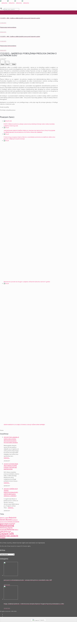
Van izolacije (12, 535)
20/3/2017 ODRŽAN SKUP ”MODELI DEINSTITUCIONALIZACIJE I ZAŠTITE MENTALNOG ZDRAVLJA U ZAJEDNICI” (11, 492)
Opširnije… (7, 458)
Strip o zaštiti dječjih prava (9, 530)
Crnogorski (41, 620)
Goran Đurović (6, 519)
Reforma (10, 529)
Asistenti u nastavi (4, 517)
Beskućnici (12, 517)
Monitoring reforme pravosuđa (6, 528)
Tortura (4, 533)
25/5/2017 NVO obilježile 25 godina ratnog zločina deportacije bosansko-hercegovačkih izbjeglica (11, 439)
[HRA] (14, 3)
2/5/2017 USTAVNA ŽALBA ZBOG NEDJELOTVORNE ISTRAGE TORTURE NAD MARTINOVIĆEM (11, 466)
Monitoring (7, 525)
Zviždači (2, 538)
